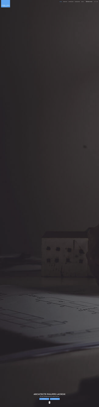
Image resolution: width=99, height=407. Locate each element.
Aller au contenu (49, 403)
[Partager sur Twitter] (95, 1)
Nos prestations (71, 1)
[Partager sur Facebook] (94, 1)
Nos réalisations (77, 1)
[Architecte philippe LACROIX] (5, 3)
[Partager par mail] (97, 1)
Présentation (65, 1)
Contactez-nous (55, 398)
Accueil (61, 1)
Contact (82, 1)
